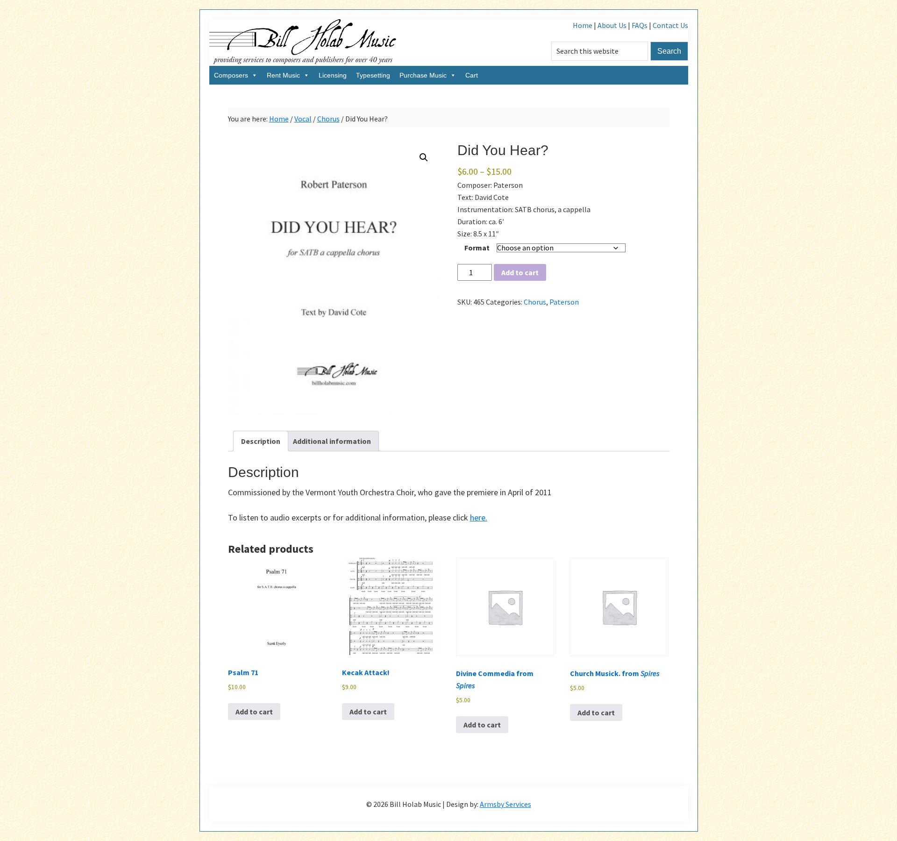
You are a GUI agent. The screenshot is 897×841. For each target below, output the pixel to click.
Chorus (328, 118)
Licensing (333, 75)
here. (478, 517)
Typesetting (373, 75)
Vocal (303, 118)
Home (582, 25)
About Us (612, 25)
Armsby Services (505, 804)
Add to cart (520, 272)
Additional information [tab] (332, 441)
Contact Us (670, 25)
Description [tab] (260, 441)
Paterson (564, 301)
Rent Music (283, 75)
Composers (231, 75)
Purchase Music (423, 75)
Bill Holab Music (302, 42)
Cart (471, 75)
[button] (423, 157)
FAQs (640, 25)
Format (477, 247)
